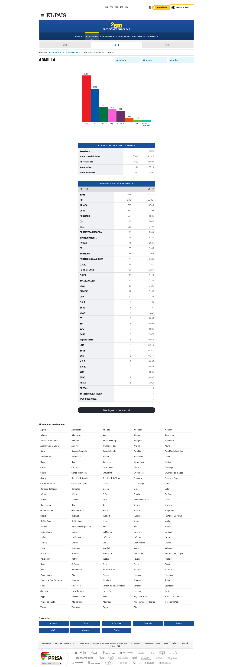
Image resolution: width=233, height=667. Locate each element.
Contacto (67, 643)
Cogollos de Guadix (79, 478)
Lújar (42, 548)
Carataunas (108, 467)
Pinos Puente (46, 575)
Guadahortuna (77, 510)
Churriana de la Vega (174, 473)
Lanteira (168, 532)
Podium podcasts (109, 663)
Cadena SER (140, 653)
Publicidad (95, 643)
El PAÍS (79, 653)
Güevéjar (44, 516)
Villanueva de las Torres (144, 602)
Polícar (106, 575)
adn (160, 653)
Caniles (168, 462)
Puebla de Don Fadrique (51, 580)
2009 (167, 45)
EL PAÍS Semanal (146, 658)
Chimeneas (139, 473)
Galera (168, 500)
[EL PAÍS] (56, 15)
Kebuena (169, 658)
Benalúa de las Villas (174, 451)
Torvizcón (107, 591)
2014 (116, 45)
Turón (167, 591)
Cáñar (43, 467)
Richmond (77, 663)
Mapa (166, 643)
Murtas (106, 559)
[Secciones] (42, 15)
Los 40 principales (95, 653)
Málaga (85, 630)
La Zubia (137, 537)
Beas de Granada (79, 451)
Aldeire (106, 435)
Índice (112, 646)
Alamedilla (76, 430)
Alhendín (75, 440)
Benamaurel (45, 456)
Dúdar (43, 494)
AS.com (150, 653)
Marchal (106, 548)
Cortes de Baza (171, 478)
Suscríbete (162, 7)
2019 (65, 45)
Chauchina (107, 473)
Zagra (105, 607)
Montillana (138, 553)
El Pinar (106, 494)
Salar (42, 586)
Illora (105, 521)
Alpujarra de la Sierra (49, 446)
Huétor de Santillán (173, 516)
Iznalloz (168, 521)
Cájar (73, 462)
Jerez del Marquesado (81, 526)
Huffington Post (83, 658)
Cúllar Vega (139, 483)
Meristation (165, 663)
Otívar (167, 564)
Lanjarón (138, 532)
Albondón (138, 430)
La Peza (44, 537)
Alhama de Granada (49, 440)
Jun (135, 526)
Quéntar (137, 580)
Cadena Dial (135, 658)
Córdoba (116, 623)
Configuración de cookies (152, 643)
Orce (105, 564)
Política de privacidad (118, 643)
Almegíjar (138, 440)
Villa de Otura (77, 602)
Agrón (43, 430)
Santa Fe (137, 586)
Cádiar (43, 462)
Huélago (75, 516)
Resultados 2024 (108, 36)
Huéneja (106, 516)
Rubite (167, 580)
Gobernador (45, 505)
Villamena (107, 602)
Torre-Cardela (77, 591)
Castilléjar (169, 467)
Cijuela (43, 478)
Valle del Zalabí (78, 596)
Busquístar (138, 456)
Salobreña (76, 586)
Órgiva (136, 564)
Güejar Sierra (171, 510)
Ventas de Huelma (48, 602)
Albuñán (168, 430)
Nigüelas (168, 559)
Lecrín (167, 537)
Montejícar (107, 553)
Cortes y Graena (47, 483)
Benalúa (137, 451)
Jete (105, 526)
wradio (111, 658)
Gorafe (137, 505)
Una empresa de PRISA (51, 655)
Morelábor (45, 559)
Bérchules (76, 456)
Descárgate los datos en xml (116, 410)
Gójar (73, 505)
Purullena (107, 580)
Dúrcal (74, 494)
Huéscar (137, 516)
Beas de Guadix (109, 451)
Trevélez (137, 591)
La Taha (106, 537)
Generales (152, 36)
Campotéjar (139, 462)
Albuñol (43, 435)
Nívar (42, 564)
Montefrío (75, 553)
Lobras (74, 543)
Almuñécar (170, 440)
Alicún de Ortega (110, 440)
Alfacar (137, 435)
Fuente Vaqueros (141, 500)
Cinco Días (123, 658)
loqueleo (150, 663)
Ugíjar (43, 596)
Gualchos (138, 510)
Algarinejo (169, 435)
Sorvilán (44, 591)
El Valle (137, 494)
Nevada (137, 559)
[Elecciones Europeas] (116, 26)
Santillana (110, 653)
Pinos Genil (170, 569)
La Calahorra (46, 532)
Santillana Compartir (126, 653)
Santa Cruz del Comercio (114, 586)
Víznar (43, 607)
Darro (167, 483)
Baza (42, 451)
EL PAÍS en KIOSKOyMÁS (179, 643)
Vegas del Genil (140, 596)
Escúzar (168, 494)
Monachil (44, 553)
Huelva (179, 623)
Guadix (106, 510)
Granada (168, 505)
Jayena (43, 526)
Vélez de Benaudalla (174, 596)
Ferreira (44, 500)
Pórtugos (169, 575)
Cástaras (138, 467)
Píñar (73, 575)
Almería (53, 623)
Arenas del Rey (109, 446)
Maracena (76, 548)
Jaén (53, 630)
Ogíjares (75, 564)
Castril (43, 473)
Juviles (168, 526)
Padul (42, 569)
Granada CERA (46, 510)
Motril (74, 559)
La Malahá (107, 532)
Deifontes (75, 489)
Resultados (92, 36)
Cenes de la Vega (79, 473)
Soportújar (169, 586)
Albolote (106, 430)
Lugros (168, 543)
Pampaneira (76, 569)
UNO (101, 658)
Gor (104, 505)
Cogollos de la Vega (111, 478)
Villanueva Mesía (172, 602)
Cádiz (85, 623)
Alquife (74, 446)
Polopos (137, 575)
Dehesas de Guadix (48, 489)
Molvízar (168, 548)
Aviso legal (104, 643)
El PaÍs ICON (122, 663)
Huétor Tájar (46, 521)
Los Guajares (139, 543)
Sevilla (117, 630)
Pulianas (75, 580)
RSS (118, 646)
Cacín (167, 456)
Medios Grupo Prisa (51, 663)
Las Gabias (76, 537)
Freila (105, 500)
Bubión (106, 456)
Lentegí (43, 543)
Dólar (167, 489)
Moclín (136, 548)
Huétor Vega (77, 521)
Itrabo (136, 521)
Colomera (138, 478)
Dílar (136, 489)
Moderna (93, 663)
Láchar (74, 532)
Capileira (75, 467)
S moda (136, 663)
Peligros (137, 569)
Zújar (136, 607)
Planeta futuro (158, 658)
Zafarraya (75, 607)
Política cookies (135, 643)
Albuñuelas (76, 435)
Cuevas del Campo (79, 483)
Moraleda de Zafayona (174, 553)
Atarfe (167, 446)
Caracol (172, 653)
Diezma (106, 489)
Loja (104, 543)
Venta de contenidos (81, 643)
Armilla (137, 446)
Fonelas (74, 500)
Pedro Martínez (109, 569)
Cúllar (105, 483)
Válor (105, 596)
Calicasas (107, 462)
